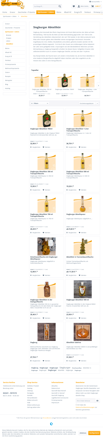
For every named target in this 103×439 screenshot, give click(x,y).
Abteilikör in (87, 368)
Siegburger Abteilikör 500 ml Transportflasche (77, 173)
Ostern (7, 72)
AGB (28, 403)
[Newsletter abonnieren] (97, 401)
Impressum (55, 403)
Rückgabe (30, 393)
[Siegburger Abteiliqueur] (82, 204)
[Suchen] (60, 6)
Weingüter (8, 80)
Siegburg (33, 342)
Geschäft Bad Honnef (59, 391)
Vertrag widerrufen (33, 407)
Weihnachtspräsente (12, 68)
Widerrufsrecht (32, 400)
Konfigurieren (94, 433)
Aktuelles (55, 386)
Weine (7, 48)
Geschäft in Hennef (58, 393)
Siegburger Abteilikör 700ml (64, 89)
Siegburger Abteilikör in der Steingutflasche (41, 301)
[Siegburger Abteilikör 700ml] (64, 80)
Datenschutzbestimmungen (85, 407)
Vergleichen (36, 147)
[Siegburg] (46, 332)
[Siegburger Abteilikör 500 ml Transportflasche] (82, 161)
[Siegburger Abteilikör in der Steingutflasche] (46, 289)
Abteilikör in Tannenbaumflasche (79, 257)
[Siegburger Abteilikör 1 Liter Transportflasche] (87, 80)
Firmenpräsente (10, 64)
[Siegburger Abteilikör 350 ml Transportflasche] (46, 161)
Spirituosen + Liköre (12, 32)
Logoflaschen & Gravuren (60, 398)
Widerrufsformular (33, 405)
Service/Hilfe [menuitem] (95, 2)
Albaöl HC (8, 52)
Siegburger (44, 368)
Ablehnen (83, 433)
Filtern (35, 103)
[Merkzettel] (74, 6)
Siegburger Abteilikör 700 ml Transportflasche (41, 90)
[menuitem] (47, 6)
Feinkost (8, 60)
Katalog (7, 88)
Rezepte (8, 76)
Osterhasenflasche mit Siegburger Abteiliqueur (44, 258)
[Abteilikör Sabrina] (82, 332)
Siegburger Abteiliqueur (75, 214)
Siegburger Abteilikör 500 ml (77, 300)
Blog (6, 84)
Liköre (8, 41)
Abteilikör (9, 44)
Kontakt (29, 395)
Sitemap (30, 391)
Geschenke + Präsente (12, 28)
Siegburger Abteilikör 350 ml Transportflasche (41, 173)
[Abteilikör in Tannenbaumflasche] (82, 246)
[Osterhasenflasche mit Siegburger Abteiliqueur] (46, 246)
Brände (8, 35)
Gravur (7, 24)
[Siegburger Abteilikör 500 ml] (82, 289)
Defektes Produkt (33, 386)
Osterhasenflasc (77, 368)
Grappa (8, 38)
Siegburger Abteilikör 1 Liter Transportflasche (87, 90)
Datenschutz (56, 388)
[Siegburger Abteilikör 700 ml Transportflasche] (41, 80)
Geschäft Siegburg (58, 395)
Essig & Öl (8, 56)
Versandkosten (32, 398)
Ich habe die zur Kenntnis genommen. (86, 407)
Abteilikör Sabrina (73, 342)
